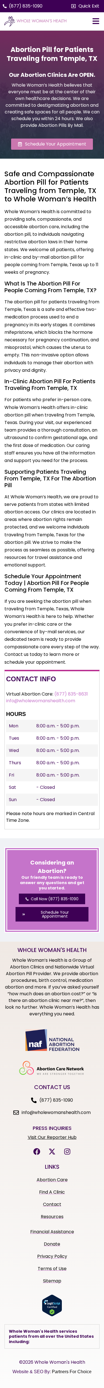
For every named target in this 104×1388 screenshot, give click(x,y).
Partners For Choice (72, 1371)
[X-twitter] (52, 1151)
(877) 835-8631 (71, 694)
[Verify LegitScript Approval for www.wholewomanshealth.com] (52, 1315)
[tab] (52, 1336)
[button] (85, 6)
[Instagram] (67, 1151)
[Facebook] (37, 1151)
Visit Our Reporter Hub (52, 1137)
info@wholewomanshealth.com (40, 700)
